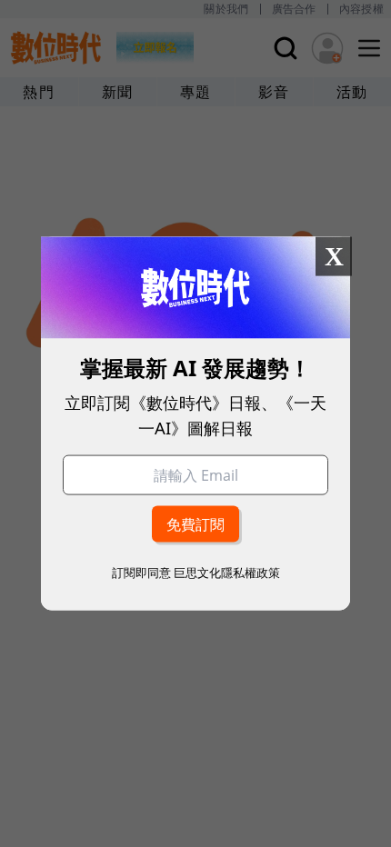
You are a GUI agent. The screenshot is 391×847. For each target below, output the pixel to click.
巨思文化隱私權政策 (227, 571)
